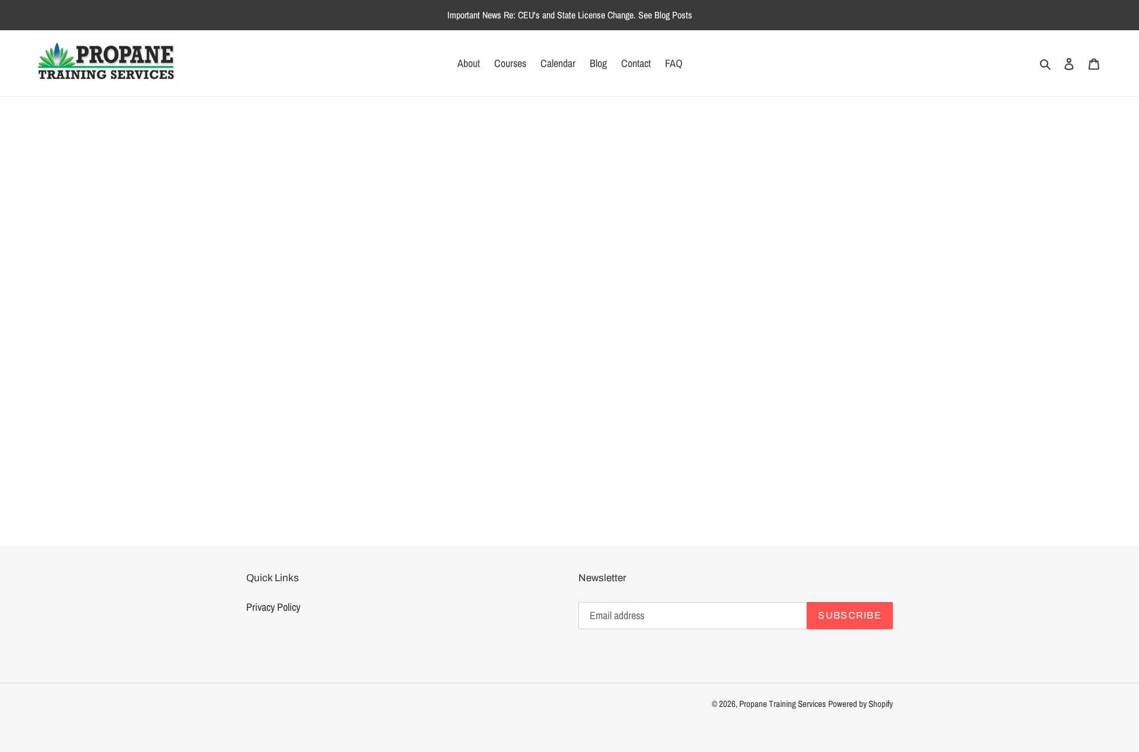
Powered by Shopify (860, 703)
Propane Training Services (782, 703)
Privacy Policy (273, 607)
